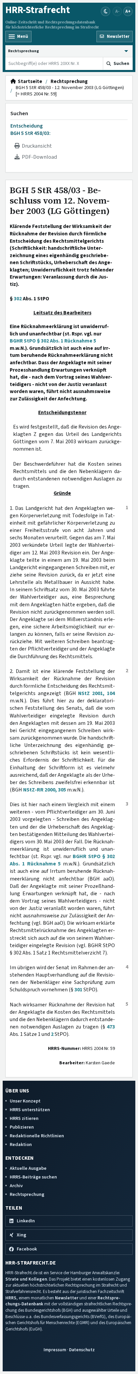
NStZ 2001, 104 (96, 693)
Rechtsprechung (69, 82)
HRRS (10, 1298)
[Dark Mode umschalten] (105, 11)
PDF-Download (38, 157)
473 (111, 1026)
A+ (128, 11)
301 (78, 989)
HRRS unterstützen (30, 1109)
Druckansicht (36, 146)
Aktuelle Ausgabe (28, 1168)
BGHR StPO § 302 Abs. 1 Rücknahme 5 (53, 341)
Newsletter (66, 1298)
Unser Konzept (25, 1100)
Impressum (55, 1350)
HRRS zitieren (24, 1118)
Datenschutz (82, 1350)
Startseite (29, 82)
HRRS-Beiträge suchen (33, 1176)
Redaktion (21, 1144)
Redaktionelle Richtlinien (37, 1135)
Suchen (19, 113)
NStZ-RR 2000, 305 (44, 789)
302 (18, 298)
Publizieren (22, 1127)
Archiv (16, 1185)
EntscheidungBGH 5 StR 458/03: (30, 129)
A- (117, 11)
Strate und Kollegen (26, 1279)
